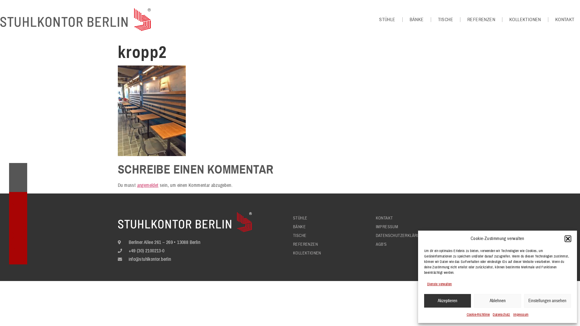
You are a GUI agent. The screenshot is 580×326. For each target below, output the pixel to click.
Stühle (387, 20)
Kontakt (565, 20)
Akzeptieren (447, 301)
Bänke (417, 20)
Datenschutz (501, 314)
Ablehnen (498, 301)
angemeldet (148, 185)
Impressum (521, 314)
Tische (445, 20)
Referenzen (481, 20)
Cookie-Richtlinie (478, 314)
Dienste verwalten (439, 284)
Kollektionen (525, 20)
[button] (568, 239)
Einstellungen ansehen (547, 301)
